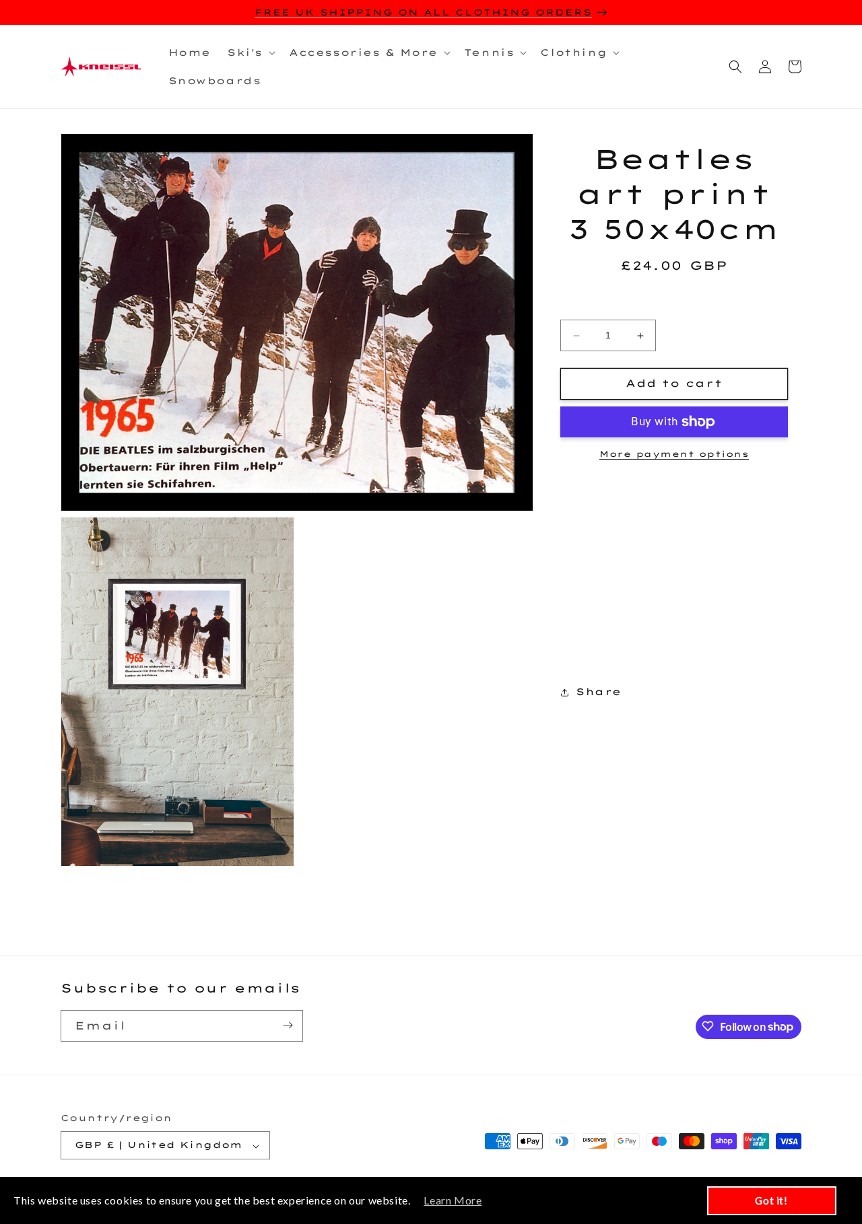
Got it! (771, 1200)
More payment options (674, 454)
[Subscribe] (287, 1025)
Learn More (453, 1200)
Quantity (674, 308)
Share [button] (599, 692)
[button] (250, 52)
